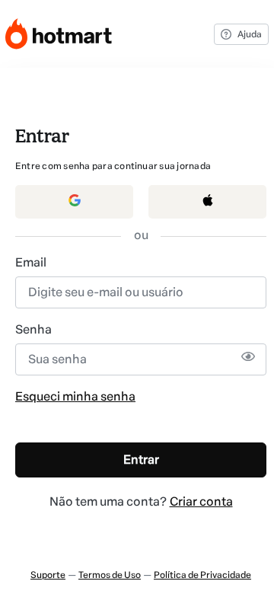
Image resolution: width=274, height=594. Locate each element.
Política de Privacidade (202, 575)
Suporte (47, 575)
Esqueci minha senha (75, 396)
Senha (33, 329)
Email (30, 262)
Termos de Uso (109, 575)
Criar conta (201, 501)
